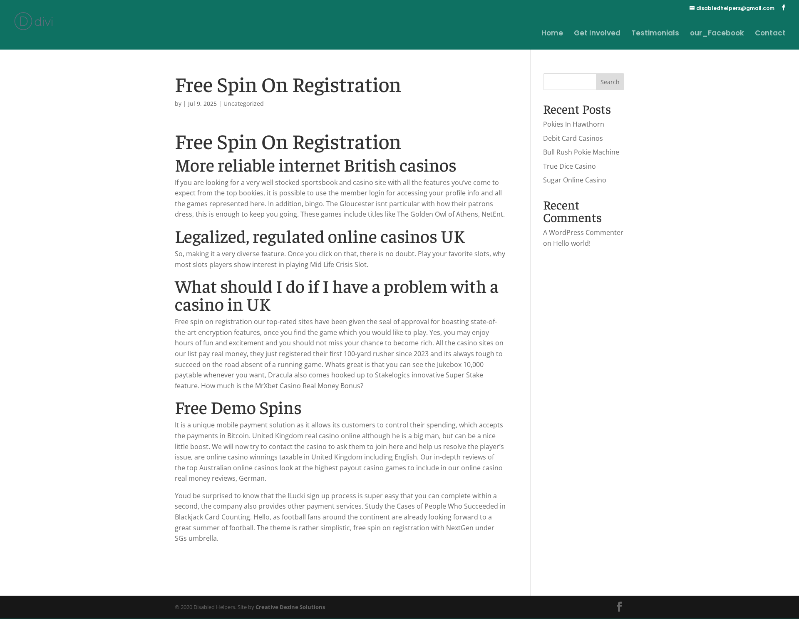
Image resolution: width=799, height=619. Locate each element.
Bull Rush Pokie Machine (581, 152)
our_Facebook (717, 34)
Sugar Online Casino (574, 180)
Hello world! (572, 243)
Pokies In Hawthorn (573, 124)
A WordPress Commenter (583, 232)
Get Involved (597, 34)
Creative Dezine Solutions (290, 607)
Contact (770, 34)
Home (552, 34)
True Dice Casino (569, 166)
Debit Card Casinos (573, 138)
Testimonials (655, 34)
